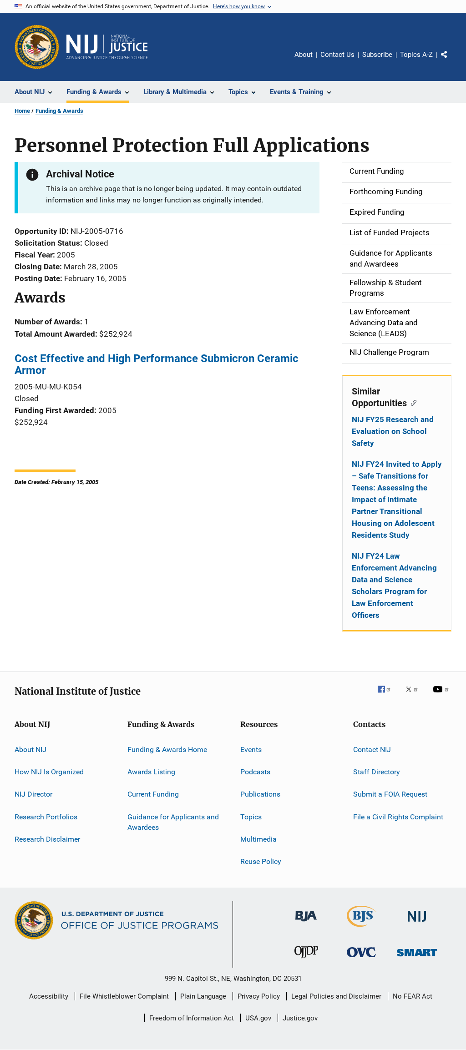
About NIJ (30, 749)
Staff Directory (376, 771)
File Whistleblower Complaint (124, 996)
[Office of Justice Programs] (37, 47)
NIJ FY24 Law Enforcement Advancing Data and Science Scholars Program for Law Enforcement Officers (394, 585)
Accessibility (48, 996)
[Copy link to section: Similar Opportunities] (411, 402)
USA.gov (258, 1018)
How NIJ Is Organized (49, 771)
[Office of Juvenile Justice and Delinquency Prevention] (306, 960)
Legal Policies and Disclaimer (336, 996)
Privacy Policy (259, 996)
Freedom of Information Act (191, 1018)
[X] (415, 696)
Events (251, 749)
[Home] (106, 47)
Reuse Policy (260, 861)
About (303, 54)
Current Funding (153, 794)
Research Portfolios (46, 816)
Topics (251, 816)
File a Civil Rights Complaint (398, 816)
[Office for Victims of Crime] (361, 958)
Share (451, 61)
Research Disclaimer (47, 839)
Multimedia (258, 839)
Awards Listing (151, 771)
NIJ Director (33, 794)
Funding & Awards (59, 110)
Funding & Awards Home (167, 749)
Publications (260, 794)
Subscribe (377, 54)
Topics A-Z (416, 54)
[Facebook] (388, 696)
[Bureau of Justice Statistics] (361, 928)
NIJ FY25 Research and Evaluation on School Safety (393, 431)
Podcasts (255, 771)
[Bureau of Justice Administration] (306, 923)
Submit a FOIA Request (390, 794)
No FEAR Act (412, 996)
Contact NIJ (372, 749)
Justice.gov (300, 1018)
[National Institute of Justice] (417, 923)
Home (22, 110)
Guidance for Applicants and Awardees (173, 822)
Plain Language (203, 996)
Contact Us (337, 54)
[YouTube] (442, 696)
